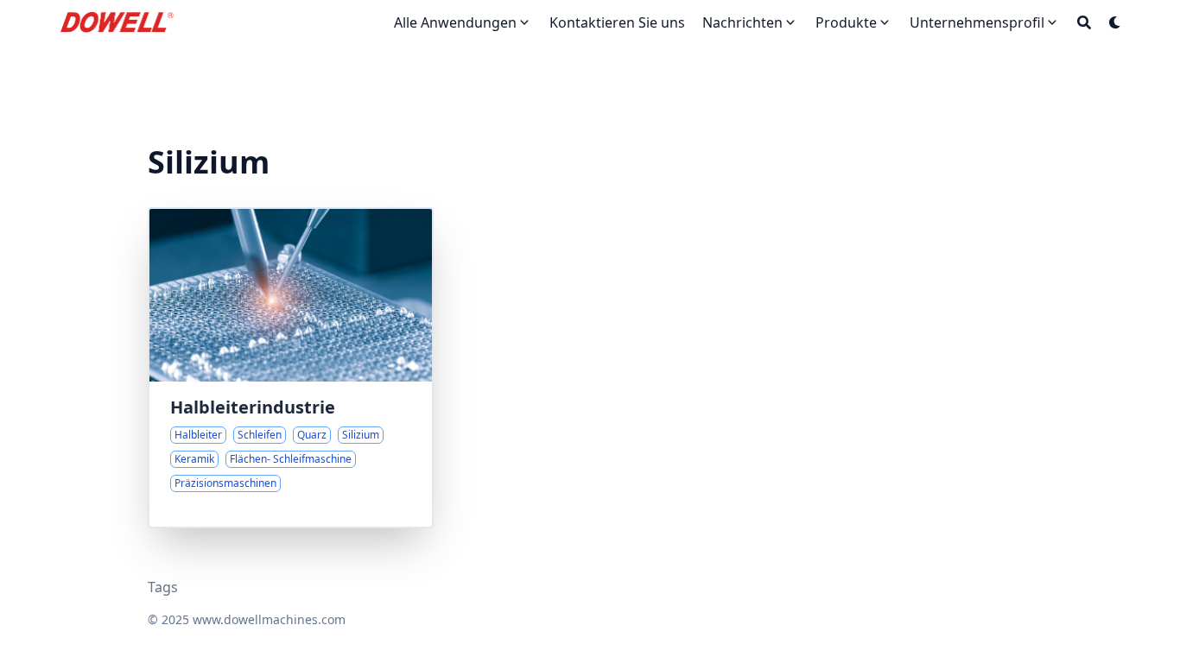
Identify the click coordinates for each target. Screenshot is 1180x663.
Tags (163, 587)
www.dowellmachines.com (269, 619)
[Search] (1084, 22)
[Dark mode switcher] (1115, 22)
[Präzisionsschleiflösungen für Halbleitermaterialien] (290, 368)
